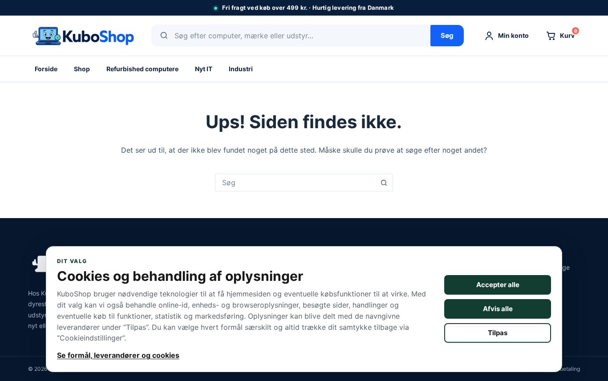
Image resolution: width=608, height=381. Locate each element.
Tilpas (497, 332)
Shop (82, 69)
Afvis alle (498, 308)
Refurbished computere (142, 69)
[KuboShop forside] (82, 35)
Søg (447, 35)
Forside (46, 69)
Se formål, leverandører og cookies (118, 355)
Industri (241, 69)
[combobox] (295, 182)
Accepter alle (497, 284)
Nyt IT (203, 69)
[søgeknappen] (384, 182)
